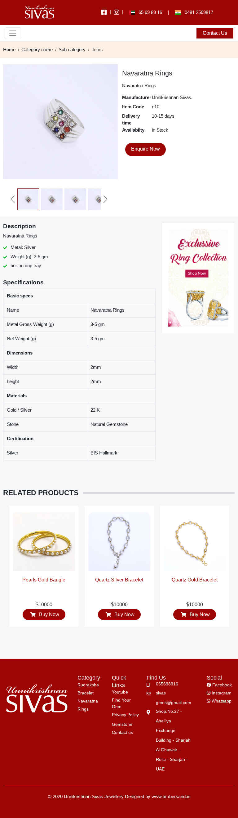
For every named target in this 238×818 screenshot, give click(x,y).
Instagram (220, 692)
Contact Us (215, 33)
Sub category (72, 49)
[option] (47, 569)
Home (9, 49)
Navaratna (87, 700)
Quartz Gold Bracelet (123, 579)
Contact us (122, 732)
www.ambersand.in (171, 796)
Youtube (120, 691)
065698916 (167, 683)
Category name (37, 49)
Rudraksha (88, 684)
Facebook (221, 684)
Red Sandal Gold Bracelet (198, 583)
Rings (83, 709)
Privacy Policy (125, 714)
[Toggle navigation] (13, 33)
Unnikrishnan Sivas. (172, 97)
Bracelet (85, 692)
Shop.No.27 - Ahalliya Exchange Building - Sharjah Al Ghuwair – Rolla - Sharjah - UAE (173, 740)
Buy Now (52, 614)
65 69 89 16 (148, 12)
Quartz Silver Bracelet (47, 579)
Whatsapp (220, 700)
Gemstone (122, 724)
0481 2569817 (197, 12)
